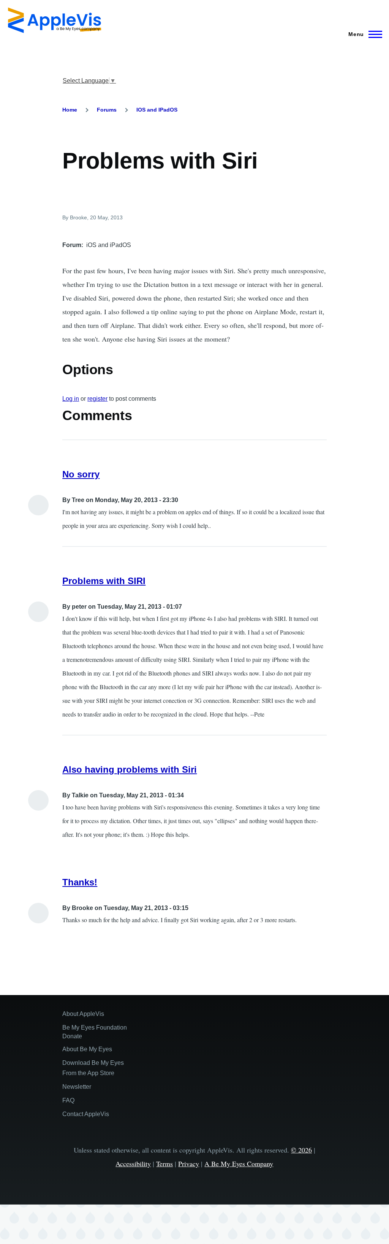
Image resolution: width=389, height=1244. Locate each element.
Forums (107, 110)
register (97, 398)
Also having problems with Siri (129, 769)
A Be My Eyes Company (238, 1163)
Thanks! (79, 882)
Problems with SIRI (103, 581)
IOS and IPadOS (156, 110)
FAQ (68, 1100)
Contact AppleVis (85, 1114)
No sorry (81, 474)
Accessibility (133, 1163)
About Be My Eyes (87, 1049)
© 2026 (301, 1149)
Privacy (188, 1163)
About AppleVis (83, 1014)
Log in (70, 398)
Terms (164, 1163)
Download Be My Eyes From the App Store (93, 1068)
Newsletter (76, 1086)
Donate (72, 1036)
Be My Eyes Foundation (94, 1027)
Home (69, 110)
